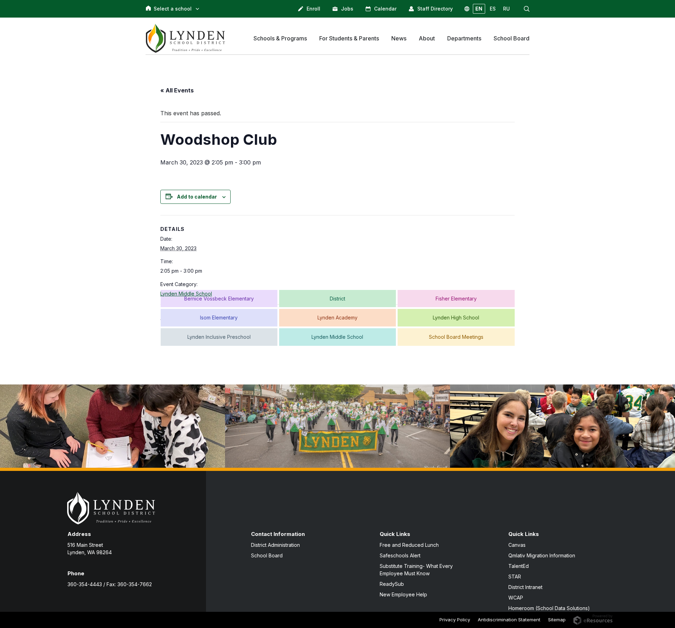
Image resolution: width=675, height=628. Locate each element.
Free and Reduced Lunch (409, 545)
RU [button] (506, 9)
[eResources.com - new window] (592, 619)
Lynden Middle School (186, 294)
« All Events (177, 90)
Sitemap (557, 619)
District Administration (275, 545)
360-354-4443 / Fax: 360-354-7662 (110, 584)
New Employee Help (403, 594)
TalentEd (518, 566)
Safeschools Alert (400, 555)
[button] (527, 9)
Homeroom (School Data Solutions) (549, 608)
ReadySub (392, 584)
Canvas (517, 545)
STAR (514, 577)
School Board (267, 555)
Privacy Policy (454, 619)
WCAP (515, 598)
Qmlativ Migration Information (541, 555)
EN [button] (478, 9)
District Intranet (525, 587)
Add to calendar (197, 197)
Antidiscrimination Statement (509, 619)
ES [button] (493, 9)
